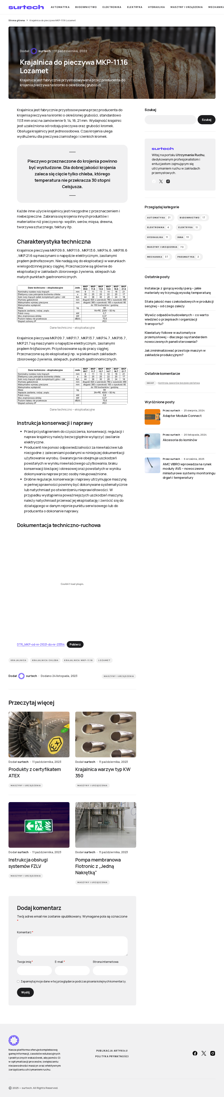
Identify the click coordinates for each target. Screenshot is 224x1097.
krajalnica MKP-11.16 (78, 660)
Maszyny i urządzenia (119, 676)
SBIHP (150, 383)
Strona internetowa (105, 962)
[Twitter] (161, 181)
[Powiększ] (123, 290)
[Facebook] (153, 181)
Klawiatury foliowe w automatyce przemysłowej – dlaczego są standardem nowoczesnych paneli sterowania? (176, 337)
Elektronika (158, 227)
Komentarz (25, 932)
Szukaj (150, 109)
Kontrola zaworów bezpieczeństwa (179, 383)
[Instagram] (168, 181)
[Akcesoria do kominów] (152, 441)
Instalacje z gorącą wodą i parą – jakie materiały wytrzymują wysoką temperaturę (178, 290)
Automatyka (159, 217)
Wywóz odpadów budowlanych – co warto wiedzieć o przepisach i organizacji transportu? (177, 319)
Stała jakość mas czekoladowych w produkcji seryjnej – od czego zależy (179, 303)
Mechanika (157, 256)
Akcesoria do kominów (180, 440)
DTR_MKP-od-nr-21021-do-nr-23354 (41, 644)
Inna (183, 237)
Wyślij (25, 992)
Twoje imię (25, 962)
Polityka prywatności (112, 1056)
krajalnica (18, 660)
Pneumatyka (188, 256)
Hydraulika (157, 237)
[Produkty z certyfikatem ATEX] (39, 734)
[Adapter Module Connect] (152, 417)
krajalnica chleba (45, 660)
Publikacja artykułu (112, 1050)
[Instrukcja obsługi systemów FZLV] (39, 825)
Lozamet (104, 660)
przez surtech (171, 410)
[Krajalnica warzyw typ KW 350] (105, 734)
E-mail (60, 962)
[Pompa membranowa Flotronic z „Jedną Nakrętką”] (105, 825)
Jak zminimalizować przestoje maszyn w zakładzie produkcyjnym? (175, 352)
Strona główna (16, 20)
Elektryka (188, 227)
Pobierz (75, 644)
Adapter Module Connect (182, 415)
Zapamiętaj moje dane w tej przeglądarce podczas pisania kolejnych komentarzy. (73, 981)
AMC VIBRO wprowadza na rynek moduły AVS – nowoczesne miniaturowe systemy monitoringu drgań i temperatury (189, 470)
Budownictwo (192, 217)
